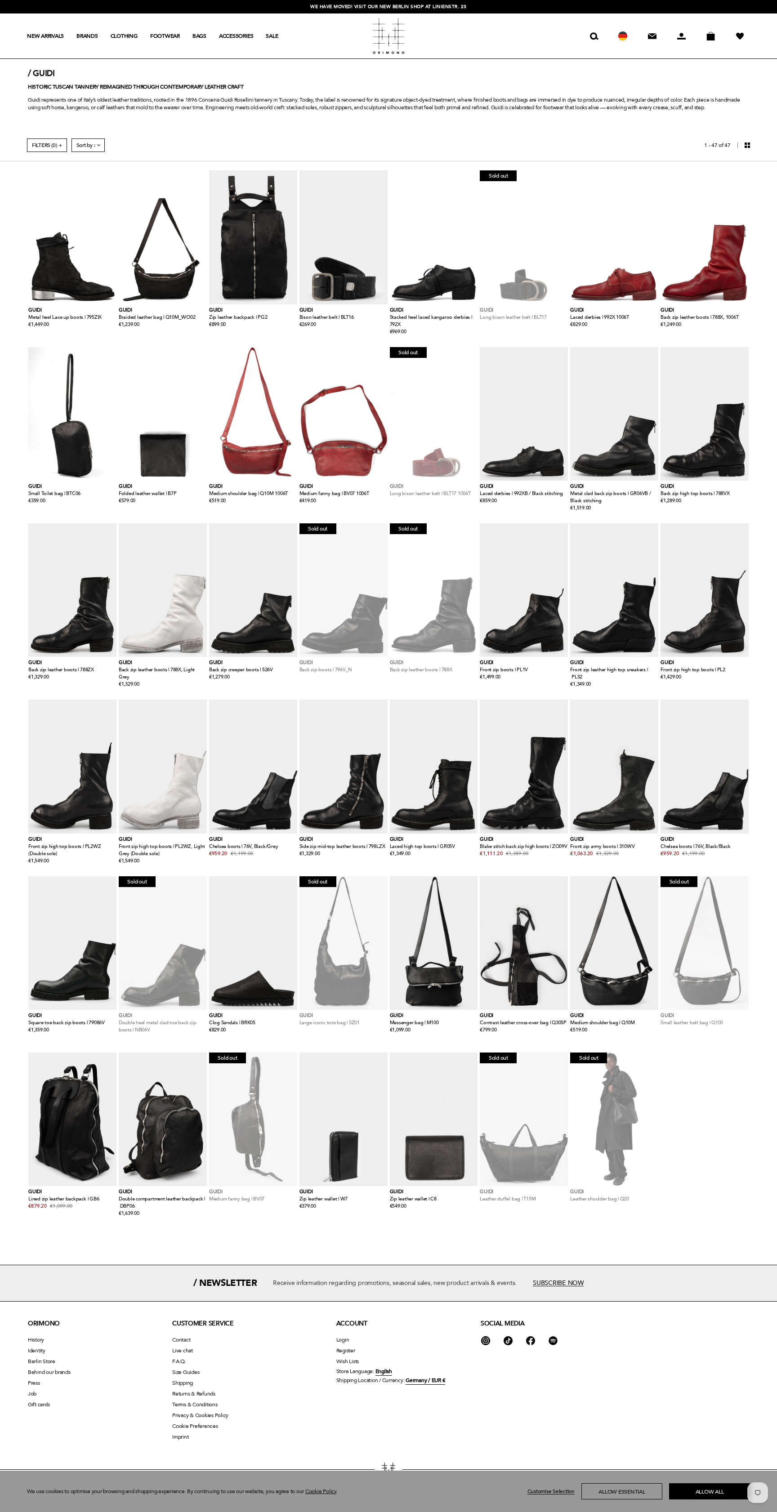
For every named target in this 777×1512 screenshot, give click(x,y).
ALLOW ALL (710, 1491)
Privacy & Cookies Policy (200, 1415)
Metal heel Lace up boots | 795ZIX (65, 317)
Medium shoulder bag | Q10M (602, 1022)
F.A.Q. (179, 1361)
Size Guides (185, 1372)
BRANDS (87, 36)
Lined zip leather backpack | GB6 (63, 1198)
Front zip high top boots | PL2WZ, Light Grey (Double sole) (162, 850)
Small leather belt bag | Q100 (692, 1022)
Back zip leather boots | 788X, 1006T (699, 317)
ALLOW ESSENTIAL (621, 1491)
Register (345, 1350)
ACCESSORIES (236, 36)
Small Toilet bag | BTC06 (54, 493)
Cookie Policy (321, 1491)
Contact (181, 1339)
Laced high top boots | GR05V (422, 846)
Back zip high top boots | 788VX (695, 493)
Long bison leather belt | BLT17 (513, 317)
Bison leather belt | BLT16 (326, 317)
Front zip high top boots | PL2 (693, 669)
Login (342, 1339)
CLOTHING (124, 36)
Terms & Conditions (194, 1404)
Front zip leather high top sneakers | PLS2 (609, 673)
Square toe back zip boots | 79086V (66, 1022)
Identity (36, 1350)
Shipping (182, 1383)
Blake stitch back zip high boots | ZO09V (523, 846)
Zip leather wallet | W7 (323, 1198)
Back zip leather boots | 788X (421, 669)
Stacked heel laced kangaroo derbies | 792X (431, 321)
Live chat (182, 1350)
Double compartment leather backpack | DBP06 (162, 1202)
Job (32, 1393)
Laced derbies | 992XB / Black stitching (521, 493)
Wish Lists (347, 1361)
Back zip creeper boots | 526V (241, 669)
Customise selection (551, 1491)
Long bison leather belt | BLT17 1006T (430, 493)
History (36, 1339)
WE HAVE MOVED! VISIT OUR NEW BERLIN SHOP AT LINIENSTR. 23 (388, 7)
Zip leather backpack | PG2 (238, 317)
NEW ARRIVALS (45, 36)
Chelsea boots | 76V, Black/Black (695, 846)
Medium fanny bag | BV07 (236, 1198)
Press (34, 1383)
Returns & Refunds (193, 1393)
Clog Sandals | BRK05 (232, 1022)
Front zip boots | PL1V (504, 669)
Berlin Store (41, 1361)
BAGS (199, 36)
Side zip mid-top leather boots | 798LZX (342, 846)
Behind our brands (49, 1372)
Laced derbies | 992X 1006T (599, 317)
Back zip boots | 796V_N (325, 669)
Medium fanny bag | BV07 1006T (334, 493)
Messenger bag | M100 (414, 1022)
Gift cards (38, 1404)
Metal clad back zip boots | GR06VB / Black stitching (610, 497)
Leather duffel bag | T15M (508, 1198)
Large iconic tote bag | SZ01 (329, 1022)
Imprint (180, 1437)
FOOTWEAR (165, 36)
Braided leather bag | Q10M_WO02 (157, 317)
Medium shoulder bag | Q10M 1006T (248, 493)
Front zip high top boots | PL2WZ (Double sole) (64, 850)
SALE (272, 36)
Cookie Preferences (195, 1426)
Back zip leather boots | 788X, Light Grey (157, 673)
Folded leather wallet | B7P (148, 493)
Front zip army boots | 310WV (602, 846)
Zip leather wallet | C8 (413, 1198)
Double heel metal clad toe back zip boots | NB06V (157, 1026)
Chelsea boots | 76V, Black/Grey (243, 846)
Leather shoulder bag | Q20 (599, 1198)
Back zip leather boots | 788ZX (61, 669)
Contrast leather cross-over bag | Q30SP (523, 1022)
